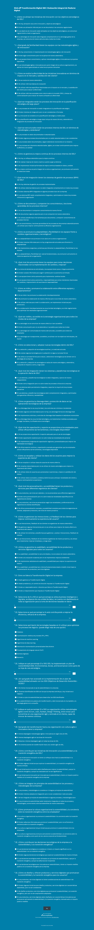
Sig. (47, 908)
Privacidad (43, 925)
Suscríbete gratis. (55, 917)
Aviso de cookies (49, 925)
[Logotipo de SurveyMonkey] (47, 915)
